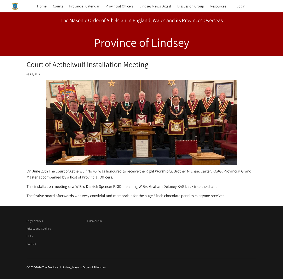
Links (30, 236)
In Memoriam (94, 221)
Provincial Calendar (84, 6)
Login (241, 6)
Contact (31, 244)
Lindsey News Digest (155, 6)
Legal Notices (35, 221)
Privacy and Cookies (39, 228)
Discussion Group (190, 6)
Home (42, 6)
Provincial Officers (119, 6)
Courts (58, 6)
